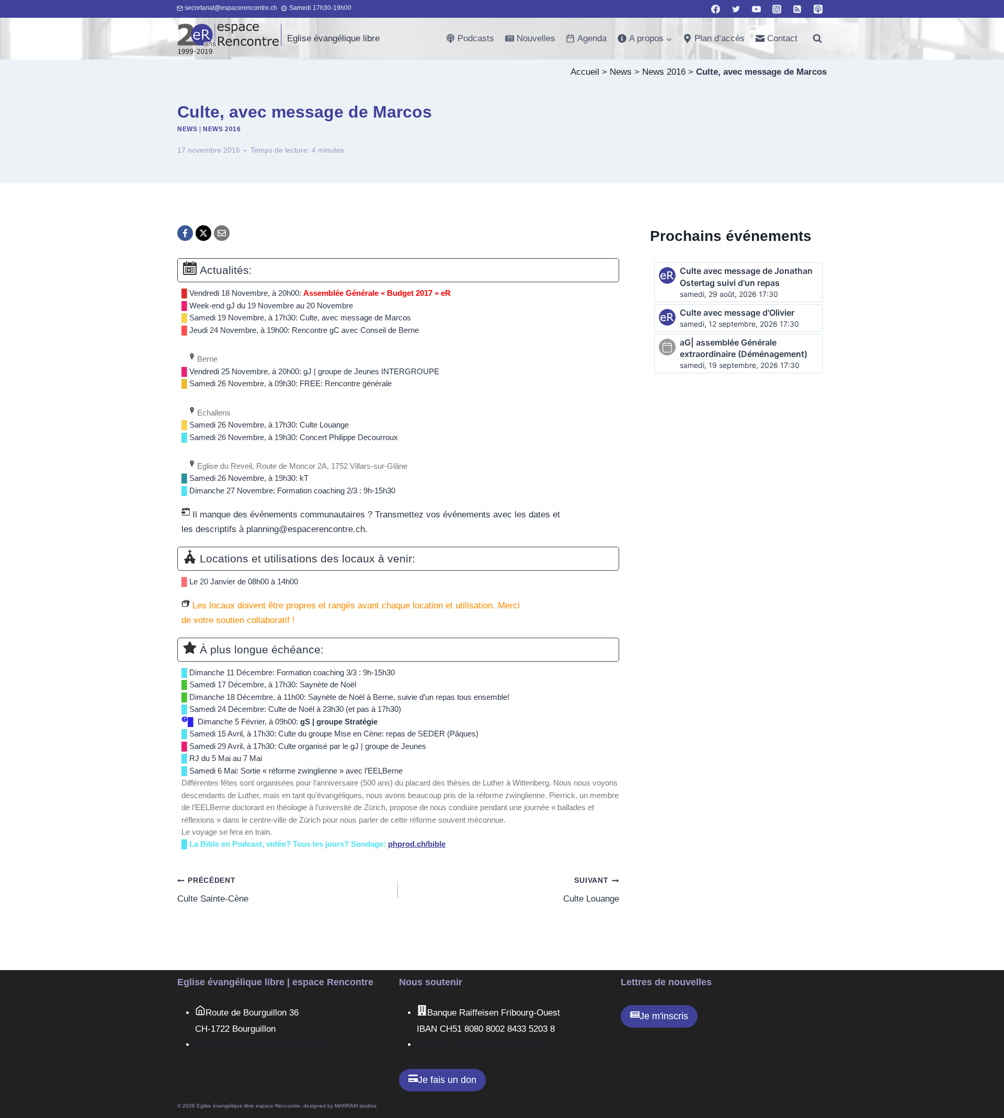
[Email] (222, 233)
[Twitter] (736, 9)
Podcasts (476, 38)
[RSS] (797, 9)
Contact (782, 38)
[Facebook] (716, 9)
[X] (203, 233)
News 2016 (664, 72)
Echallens (213, 413)
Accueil (585, 72)
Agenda (592, 38)
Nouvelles (536, 38)
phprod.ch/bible (417, 844)
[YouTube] (757, 9)
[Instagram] (777, 9)
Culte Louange (591, 890)
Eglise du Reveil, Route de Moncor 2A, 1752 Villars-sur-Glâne (301, 466)
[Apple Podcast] (818, 9)
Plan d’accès (719, 38)
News (621, 72)
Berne (206, 359)
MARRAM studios (355, 1106)
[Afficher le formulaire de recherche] (817, 38)
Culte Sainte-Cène (212, 890)
